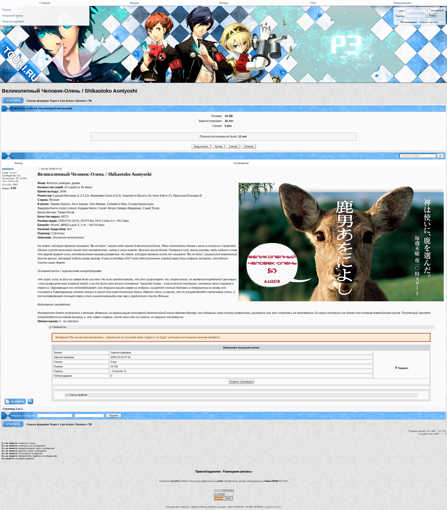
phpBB (220, 481)
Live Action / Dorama (72, 100)
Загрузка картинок (13, 21)
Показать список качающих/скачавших (42, 108)
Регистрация (409, 22)
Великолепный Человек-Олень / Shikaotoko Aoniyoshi (69, 91)
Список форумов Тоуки (42, 100)
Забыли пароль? (429, 22)
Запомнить (437, 10)
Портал (6, 9)
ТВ (90, 100)
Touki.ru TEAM (271, 481)
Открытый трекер (12, 15)
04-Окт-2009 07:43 (51, 169)
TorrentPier (174, 481)
